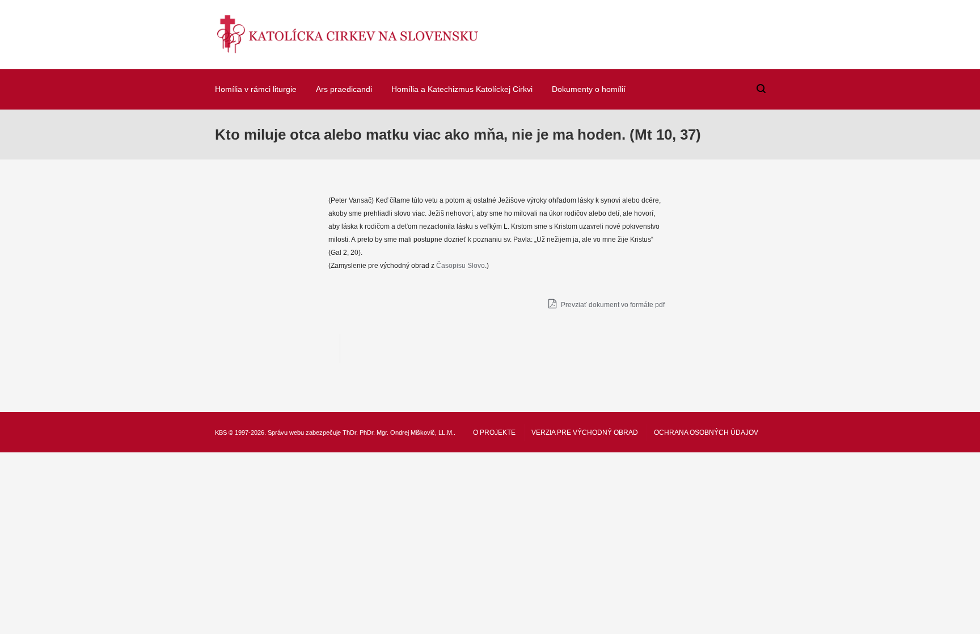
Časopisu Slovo (460, 266)
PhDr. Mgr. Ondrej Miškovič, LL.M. (407, 432)
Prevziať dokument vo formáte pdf (612, 305)
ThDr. (350, 432)
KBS (221, 432)
